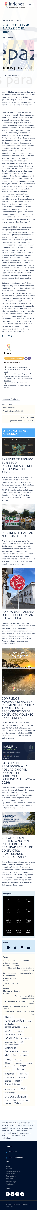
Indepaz (8, 353)
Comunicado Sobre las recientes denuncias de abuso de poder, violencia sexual (17, 385)
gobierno (18, 1063)
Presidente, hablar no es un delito (17, 534)
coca (20, 1034)
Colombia (11, 1038)
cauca (8, 1030)
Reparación (23, 1100)
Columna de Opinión (11, 965)
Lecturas (22, 1077)
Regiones (17, 1006)
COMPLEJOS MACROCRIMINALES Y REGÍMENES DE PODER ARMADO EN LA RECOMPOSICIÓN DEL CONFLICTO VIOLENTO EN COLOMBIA (18, 708)
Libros (5, 986)
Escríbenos (13, 1152)
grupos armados (10, 1066)
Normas (6, 994)
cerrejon (19, 1031)
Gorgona (28, 1063)
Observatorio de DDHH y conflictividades (24, 997)
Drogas (24, 1052)
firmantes (18, 1060)
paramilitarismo (10, 1089)
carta (26, 1027)
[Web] (29, 358)
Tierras (8, 1103)
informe (23, 1073)
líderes (18, 1080)
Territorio (6, 1009)
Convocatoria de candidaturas (17, 367)
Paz (22, 1089)
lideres (8, 1081)
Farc (8, 1059)
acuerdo (9, 1017)
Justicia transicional (10, 983)
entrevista (24, 1055)
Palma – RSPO (8, 1006)
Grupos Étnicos (9, 976)
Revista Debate (27, 1006)
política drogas (10, 1093)
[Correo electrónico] (26, 358)
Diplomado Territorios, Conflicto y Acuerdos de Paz (21, 969)
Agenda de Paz (14, 1020)
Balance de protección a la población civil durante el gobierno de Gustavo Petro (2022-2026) (18, 773)
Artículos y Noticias (12, 75)
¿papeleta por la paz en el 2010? (22, 421)
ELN (7, 1054)
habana (7, 1070)
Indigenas (9, 1073)
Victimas (18, 1103)
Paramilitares (12, 1084)
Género (30, 973)
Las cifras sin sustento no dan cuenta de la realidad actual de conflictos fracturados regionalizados (17, 847)
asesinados (9, 1024)
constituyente (10, 1042)
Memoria (6, 988)
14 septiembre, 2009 (7, 404)
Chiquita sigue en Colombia (13, 411)
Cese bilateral (10, 1034)
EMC (14, 1055)
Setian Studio (9, 1206)
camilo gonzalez (12, 1027)
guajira (23, 1066)
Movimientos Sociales (11, 991)
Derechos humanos (12, 1045)
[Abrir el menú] (30, 5)
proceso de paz (15, 1096)
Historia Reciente (9, 978)
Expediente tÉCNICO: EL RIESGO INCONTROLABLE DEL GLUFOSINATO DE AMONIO (18, 466)
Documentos (11, 1051)
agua (29, 1021)
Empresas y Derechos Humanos (15, 973)
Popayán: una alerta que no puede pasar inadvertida (18, 615)
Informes (6, 981)
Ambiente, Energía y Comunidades (16, 960)
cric (21, 1042)
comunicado (25, 1038)
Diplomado (10, 1047)
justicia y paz (9, 1077)
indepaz (19, 1069)
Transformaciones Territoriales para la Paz (19, 1012)
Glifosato (8, 1063)
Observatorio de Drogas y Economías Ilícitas (19, 1002)
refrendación (10, 1100)
